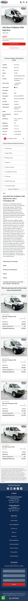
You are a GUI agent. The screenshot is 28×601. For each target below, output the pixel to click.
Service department (14, 524)
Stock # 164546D (5, 401)
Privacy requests (14, 556)
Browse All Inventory (14, 43)
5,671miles (23, 362)
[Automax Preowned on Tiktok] (17, 488)
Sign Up (14, 584)
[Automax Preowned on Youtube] (10, 488)
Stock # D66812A (5, 445)
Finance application (14, 540)
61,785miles (23, 405)
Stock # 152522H (5, 314)
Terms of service (14, 548)
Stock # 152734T (5, 358)
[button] (20, 2)
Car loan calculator (14, 544)
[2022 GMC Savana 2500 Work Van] (14, 433)
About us (14, 532)
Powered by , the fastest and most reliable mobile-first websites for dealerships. (14, 594)
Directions (14, 536)
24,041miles (23, 318)
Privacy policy (14, 552)
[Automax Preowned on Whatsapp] (20, 488)
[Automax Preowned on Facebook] (7, 488)
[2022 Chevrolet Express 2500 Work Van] (14, 390)
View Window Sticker (12, 138)
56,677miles (23, 449)
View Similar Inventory (14, 47)
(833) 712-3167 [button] (15, 502)
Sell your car (14, 528)
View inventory (14, 520)
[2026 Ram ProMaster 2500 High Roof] (14, 303)
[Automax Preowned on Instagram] (14, 488)
